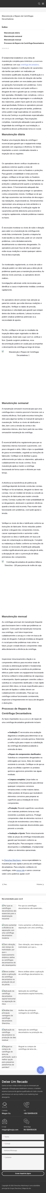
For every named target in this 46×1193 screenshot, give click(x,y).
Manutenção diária (12, 33)
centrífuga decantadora (29, 65)
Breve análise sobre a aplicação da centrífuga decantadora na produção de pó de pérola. (31, 972)
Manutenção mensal (12, 40)
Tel (25, 1110)
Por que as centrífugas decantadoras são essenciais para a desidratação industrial (30, 907)
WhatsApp (27, 1127)
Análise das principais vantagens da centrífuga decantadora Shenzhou (28, 1011)
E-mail (4, 1127)
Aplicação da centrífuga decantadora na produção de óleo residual (30, 1031)
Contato (4, 1110)
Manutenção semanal (13, 36)
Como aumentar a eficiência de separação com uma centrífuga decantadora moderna (30, 926)
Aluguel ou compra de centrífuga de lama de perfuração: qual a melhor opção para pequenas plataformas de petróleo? (28, 1047)
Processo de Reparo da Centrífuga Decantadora (24, 43)
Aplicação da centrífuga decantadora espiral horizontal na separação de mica (30, 992)
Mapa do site (26, 1188)
